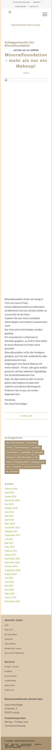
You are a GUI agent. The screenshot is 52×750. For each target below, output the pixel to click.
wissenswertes (11, 676)
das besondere (11, 634)
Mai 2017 (9, 543)
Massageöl (10, 457)
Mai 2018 (9, 516)
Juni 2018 (9, 512)
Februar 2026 (11, 488)
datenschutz (10, 685)
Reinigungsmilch (38, 462)
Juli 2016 (9, 578)
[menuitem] (21, 2)
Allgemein (33, 50)
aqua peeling (10, 644)
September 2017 (12, 535)
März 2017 (10, 547)
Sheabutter (17, 467)
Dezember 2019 (12, 500)
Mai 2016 (9, 585)
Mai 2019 (9, 504)
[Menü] (43, 14)
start (6, 625)
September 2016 (12, 570)
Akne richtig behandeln (15, 443)
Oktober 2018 (11, 508)
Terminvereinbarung (21, 2)
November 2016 (12, 562)
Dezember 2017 (12, 527)
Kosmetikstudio (12, 452)
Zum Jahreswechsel (32, 467)
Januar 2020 (10, 496)
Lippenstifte (38, 452)
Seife (8, 467)
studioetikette (20, 6)
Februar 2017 (11, 551)
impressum (33, 6)
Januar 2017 (10, 554)
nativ (36, 457)
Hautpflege (36, 448)
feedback (8, 671)
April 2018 (9, 520)
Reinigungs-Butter (21, 462)
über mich (9, 630)
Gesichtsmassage (22, 448)
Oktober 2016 (11, 566)
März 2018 (10, 523)
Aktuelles (36, 2)
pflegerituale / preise (13, 648)
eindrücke (9, 639)
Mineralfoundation (24, 457)
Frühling (9, 448)
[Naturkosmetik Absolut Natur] (26, 22)
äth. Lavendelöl (12, 472)
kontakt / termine (12, 667)
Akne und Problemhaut (14, 653)
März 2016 (10, 593)
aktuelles (19, 50)
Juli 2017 (9, 539)
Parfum (9, 462)
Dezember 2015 (12, 601)
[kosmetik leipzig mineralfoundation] (26, 186)
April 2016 (9, 589)
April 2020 (9, 492)
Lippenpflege (26, 452)
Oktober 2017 (11, 531)
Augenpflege (32, 443)
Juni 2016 (9, 582)
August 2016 (10, 574)
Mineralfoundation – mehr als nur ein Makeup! (26, 60)
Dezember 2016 (12, 558)
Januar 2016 (10, 597)
